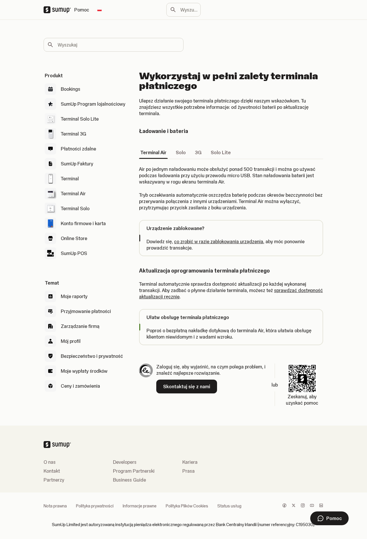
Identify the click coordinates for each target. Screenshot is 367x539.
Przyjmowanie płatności (86, 311)
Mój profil (71, 341)
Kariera (190, 462)
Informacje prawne (140, 506)
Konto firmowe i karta (83, 223)
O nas (50, 462)
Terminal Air (73, 193)
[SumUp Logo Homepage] (59, 10)
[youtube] (312, 506)
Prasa (188, 471)
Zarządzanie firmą (80, 326)
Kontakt (52, 471)
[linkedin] (321, 506)
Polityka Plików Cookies (187, 506)
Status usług (229, 506)
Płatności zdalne (78, 149)
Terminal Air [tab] (153, 152)
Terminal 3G (73, 134)
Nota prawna (55, 506)
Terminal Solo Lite (80, 119)
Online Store (74, 238)
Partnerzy (54, 480)
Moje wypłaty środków (84, 371)
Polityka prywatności (95, 506)
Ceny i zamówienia (80, 386)
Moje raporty (74, 296)
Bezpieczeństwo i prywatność (92, 356)
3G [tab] (198, 152)
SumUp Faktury (77, 164)
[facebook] (284, 506)
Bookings (70, 89)
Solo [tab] (181, 152)
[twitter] (293, 506)
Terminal (70, 178)
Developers (124, 462)
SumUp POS (74, 253)
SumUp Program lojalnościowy (93, 104)
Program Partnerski (134, 471)
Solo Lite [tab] (221, 152)
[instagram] (302, 506)
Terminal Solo (75, 208)
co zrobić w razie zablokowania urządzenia (218, 241)
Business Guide (129, 480)
